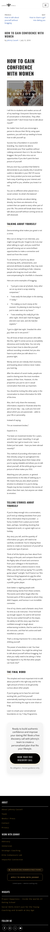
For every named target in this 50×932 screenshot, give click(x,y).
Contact (5, 823)
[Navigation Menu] (45, 5)
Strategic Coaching (11, 850)
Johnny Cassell (12, 40)
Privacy (5, 827)
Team (4, 814)
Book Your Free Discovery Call (25, 758)
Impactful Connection (12, 859)
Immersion (7, 846)
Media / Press (8, 818)
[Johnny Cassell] (9, 5)
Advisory (6, 841)
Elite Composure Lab (12, 855)
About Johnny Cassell (12, 809)
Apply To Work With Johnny (25, 877)
